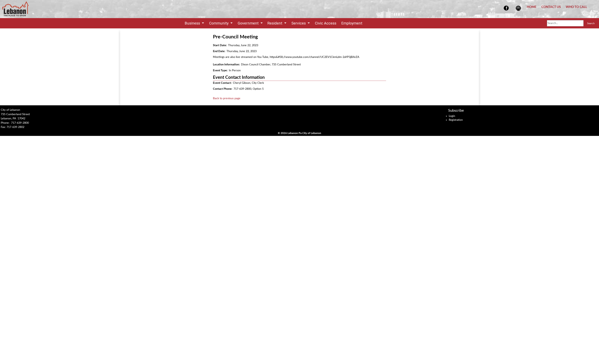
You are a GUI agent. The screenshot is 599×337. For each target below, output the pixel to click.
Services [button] (299, 23)
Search (591, 23)
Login (452, 116)
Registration (456, 120)
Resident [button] (275, 23)
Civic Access (325, 23)
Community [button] (219, 23)
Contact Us (551, 7)
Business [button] (193, 23)
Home (531, 7)
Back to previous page (226, 98)
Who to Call (576, 7)
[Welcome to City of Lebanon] (15, 9)
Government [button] (249, 23)
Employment (351, 23)
